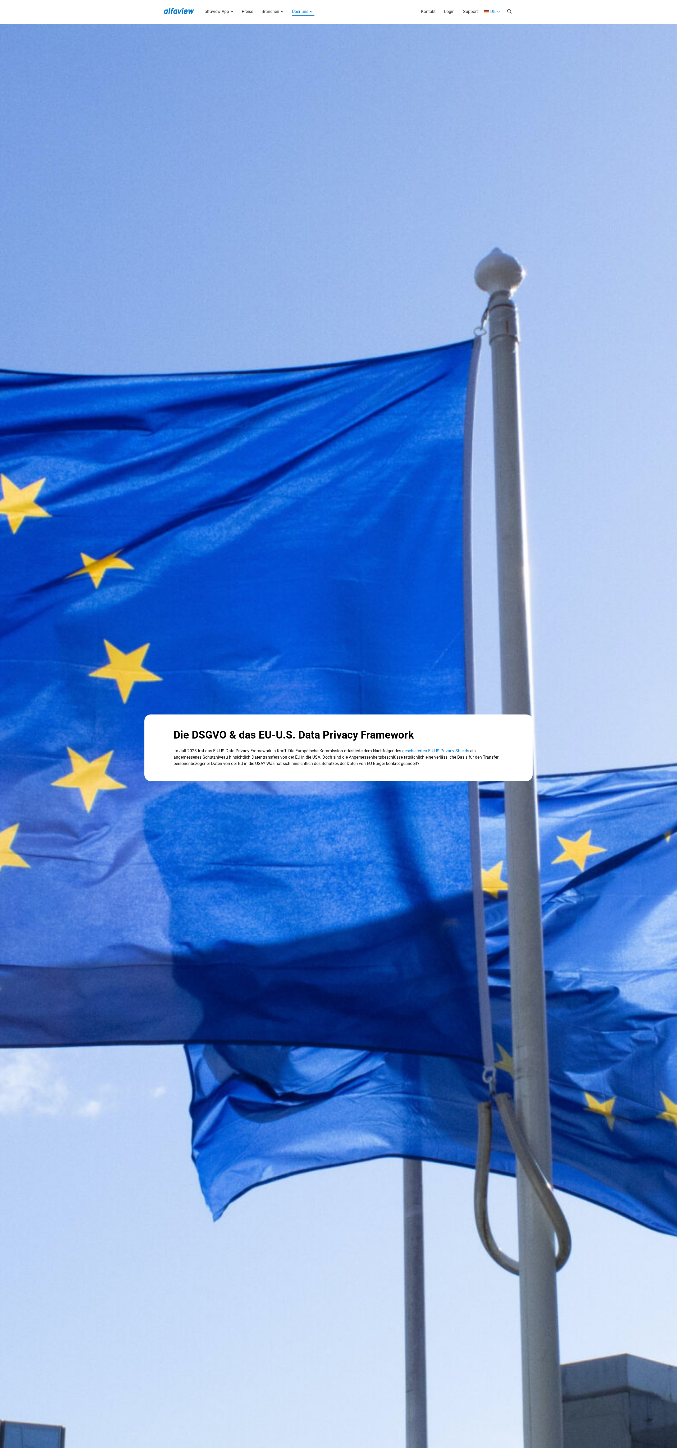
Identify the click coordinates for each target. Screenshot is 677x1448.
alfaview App (217, 11)
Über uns (300, 11)
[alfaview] (179, 10)
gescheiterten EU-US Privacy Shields (435, 750)
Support (470, 11)
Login (449, 11)
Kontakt (428, 11)
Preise (247, 11)
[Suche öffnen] (509, 11)
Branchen (270, 11)
